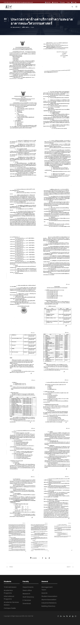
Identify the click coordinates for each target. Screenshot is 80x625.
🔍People (62, 2)
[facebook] (58, 616)
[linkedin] (64, 616)
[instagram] (75, 616)
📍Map (68, 2)
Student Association (49, 596)
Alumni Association (48, 599)
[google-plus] (61, 616)
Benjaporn (16, 27)
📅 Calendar (55, 2)
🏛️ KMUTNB (47, 2)
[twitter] (70, 616)
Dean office (27, 590)
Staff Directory (28, 597)
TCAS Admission (10, 587)
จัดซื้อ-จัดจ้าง (25, 27)
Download (27, 603)
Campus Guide (10, 608)
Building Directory (48, 606)
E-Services (27, 600)
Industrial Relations (48, 603)
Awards (44, 593)
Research (26, 594)
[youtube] (75, 2)
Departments (28, 587)
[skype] (67, 616)
